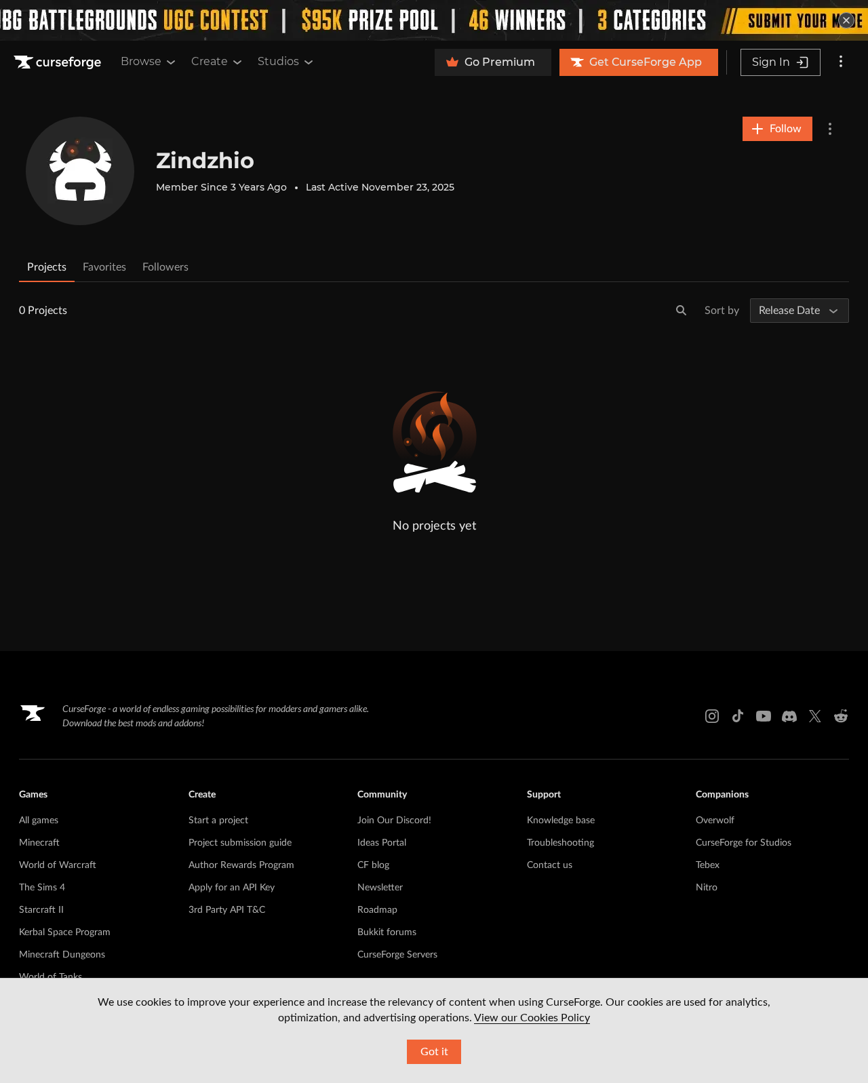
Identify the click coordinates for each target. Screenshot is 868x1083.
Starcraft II (41, 910)
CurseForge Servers (397, 955)
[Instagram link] (712, 716)
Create (209, 61)
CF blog (373, 865)
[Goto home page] (59, 62)
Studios (278, 61)
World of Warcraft (57, 865)
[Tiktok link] (738, 716)
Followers (165, 267)
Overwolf (715, 820)
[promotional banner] (434, 20)
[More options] (840, 62)
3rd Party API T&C (227, 910)
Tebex (707, 865)
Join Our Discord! (394, 820)
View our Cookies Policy (532, 1017)
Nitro (706, 887)
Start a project (218, 820)
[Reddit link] (841, 716)
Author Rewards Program (241, 865)
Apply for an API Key (232, 887)
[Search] (681, 310)
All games (38, 820)
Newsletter (380, 887)
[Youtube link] (763, 716)
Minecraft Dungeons (62, 955)
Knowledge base (561, 820)
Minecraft (39, 843)
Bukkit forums (386, 932)
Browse (141, 61)
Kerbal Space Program (65, 932)
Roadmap (377, 910)
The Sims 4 (42, 887)
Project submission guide (240, 843)
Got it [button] (434, 1051)
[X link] (815, 716)
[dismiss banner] (846, 20)
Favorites (104, 267)
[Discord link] (789, 716)
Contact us (549, 865)
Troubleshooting (560, 843)
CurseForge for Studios (743, 843)
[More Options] (830, 129)
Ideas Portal (381, 843)
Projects (46, 267)
